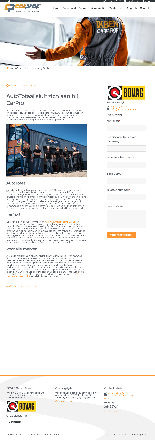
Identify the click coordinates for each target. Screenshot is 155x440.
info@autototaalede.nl (123, 109)
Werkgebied (116, 8)
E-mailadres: (114, 173)
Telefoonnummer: (118, 189)
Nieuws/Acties (98, 8)
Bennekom (15, 421)
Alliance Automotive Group (60, 221)
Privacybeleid (111, 411)
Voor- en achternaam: (120, 157)
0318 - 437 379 (119, 107)
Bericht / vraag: (116, 206)
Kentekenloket (22, 276)
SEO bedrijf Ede (138, 434)
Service (83, 8)
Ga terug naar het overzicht (24, 85)
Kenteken (113, 120)
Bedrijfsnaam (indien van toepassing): (121, 139)
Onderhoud (69, 8)
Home (55, 8)
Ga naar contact (64, 401)
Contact (144, 8)
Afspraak (132, 8)
